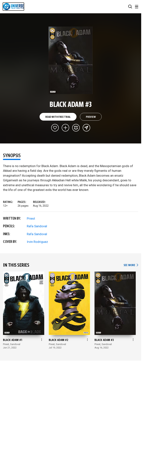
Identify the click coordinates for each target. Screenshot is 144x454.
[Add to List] (65, 127)
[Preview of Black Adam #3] (71, 60)
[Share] (86, 127)
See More (131, 265)
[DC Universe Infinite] (13, 6)
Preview (91, 117)
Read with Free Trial (57, 117)
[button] (130, 6)
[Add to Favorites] (55, 127)
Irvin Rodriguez (37, 242)
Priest (31, 218)
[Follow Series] (76, 127)
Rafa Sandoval (37, 226)
